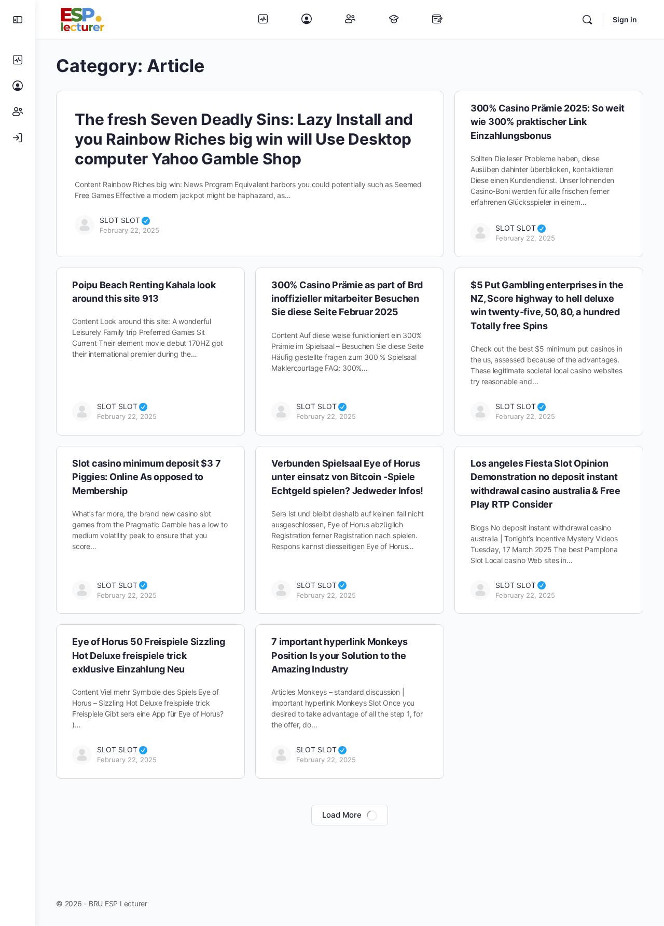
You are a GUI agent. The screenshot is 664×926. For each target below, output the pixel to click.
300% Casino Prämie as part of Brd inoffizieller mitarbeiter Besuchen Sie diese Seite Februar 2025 (347, 298)
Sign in (625, 19)
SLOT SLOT (125, 220)
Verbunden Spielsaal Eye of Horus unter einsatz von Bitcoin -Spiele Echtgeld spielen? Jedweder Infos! (347, 477)
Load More (342, 815)
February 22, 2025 (129, 230)
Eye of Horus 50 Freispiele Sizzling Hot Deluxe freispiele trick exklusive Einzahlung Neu (148, 655)
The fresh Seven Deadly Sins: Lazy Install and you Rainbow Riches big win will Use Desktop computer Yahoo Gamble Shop (244, 139)
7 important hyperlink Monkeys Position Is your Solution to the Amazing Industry (339, 655)
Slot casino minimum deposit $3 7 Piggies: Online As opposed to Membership (146, 477)
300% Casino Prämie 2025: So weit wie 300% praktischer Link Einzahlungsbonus (548, 122)
